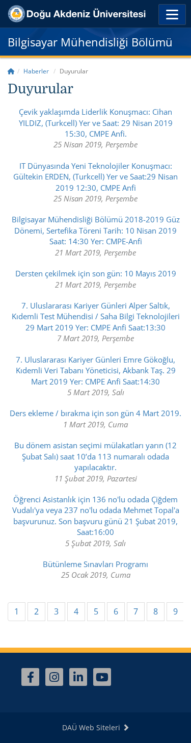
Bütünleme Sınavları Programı (95, 564)
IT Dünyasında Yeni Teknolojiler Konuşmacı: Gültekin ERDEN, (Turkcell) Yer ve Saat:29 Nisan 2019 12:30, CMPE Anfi (95, 177)
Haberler (36, 71)
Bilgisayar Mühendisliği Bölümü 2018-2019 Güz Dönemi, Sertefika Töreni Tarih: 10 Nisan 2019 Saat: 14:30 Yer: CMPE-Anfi (96, 230)
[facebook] (30, 677)
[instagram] (54, 677)
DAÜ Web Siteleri (92, 727)
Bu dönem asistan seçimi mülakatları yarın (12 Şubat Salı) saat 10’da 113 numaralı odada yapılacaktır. (95, 456)
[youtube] (102, 677)
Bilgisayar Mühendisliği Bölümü (90, 41)
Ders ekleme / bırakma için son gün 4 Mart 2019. (95, 413)
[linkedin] (78, 677)
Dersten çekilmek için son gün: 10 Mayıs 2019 (95, 273)
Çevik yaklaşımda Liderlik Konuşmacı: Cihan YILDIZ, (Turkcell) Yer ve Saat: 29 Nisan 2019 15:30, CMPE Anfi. (96, 123)
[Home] (11, 71)
